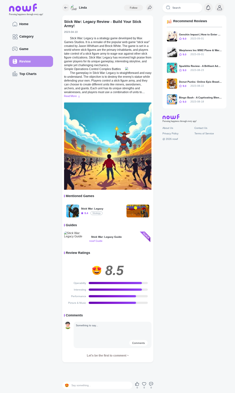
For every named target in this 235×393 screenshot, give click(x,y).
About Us (167, 127)
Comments (138, 342)
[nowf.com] (66, 7)
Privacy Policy (170, 133)
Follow (133, 7)
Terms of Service (204, 133)
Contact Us (200, 127)
